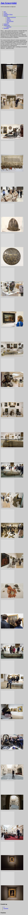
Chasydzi (9, 20)
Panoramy (9, 26)
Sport (8, 22)
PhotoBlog (6, 28)
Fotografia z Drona (8, 14)
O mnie (5, 13)
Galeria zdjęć (7, 25)
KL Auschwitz (10, 21)
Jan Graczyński (9, 3)
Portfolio (6, 15)
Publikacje (6, 24)
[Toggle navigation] (1, 9)
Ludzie (8, 18)
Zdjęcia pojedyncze (11, 17)
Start (5, 11)
